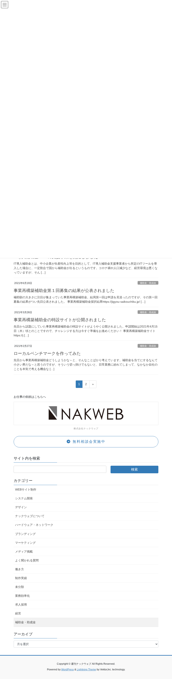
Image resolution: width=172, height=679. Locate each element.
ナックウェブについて (29, 516)
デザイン (21, 507)
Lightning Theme (86, 669)
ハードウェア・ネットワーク (34, 524)
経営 (18, 613)
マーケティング (25, 542)
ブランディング (25, 534)
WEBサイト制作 (25, 489)
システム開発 (24, 498)
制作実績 (21, 578)
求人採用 (21, 604)
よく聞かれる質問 (27, 560)
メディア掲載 (24, 551)
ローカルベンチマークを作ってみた (47, 353)
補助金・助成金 (148, 283)
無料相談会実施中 (88, 442)
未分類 (19, 587)
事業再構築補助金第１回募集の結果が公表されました (64, 290)
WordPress (67, 669)
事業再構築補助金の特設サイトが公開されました (60, 319)
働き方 (19, 569)
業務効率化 (22, 595)
